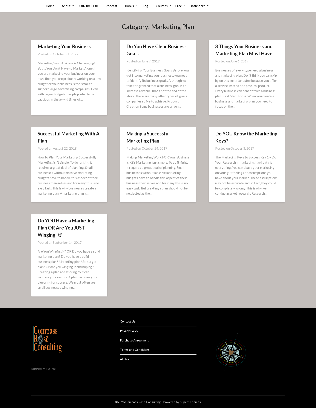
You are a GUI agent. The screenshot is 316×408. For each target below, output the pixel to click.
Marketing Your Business (64, 46)
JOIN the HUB (88, 6)
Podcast (111, 6)
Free (178, 6)
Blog (144, 6)
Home (50, 6)
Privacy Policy (129, 331)
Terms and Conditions (135, 349)
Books (129, 6)
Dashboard (197, 6)
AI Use (124, 359)
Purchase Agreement (134, 340)
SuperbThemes (190, 402)
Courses (162, 6)
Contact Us (127, 321)
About (66, 6)
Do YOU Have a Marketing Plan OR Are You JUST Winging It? (66, 228)
